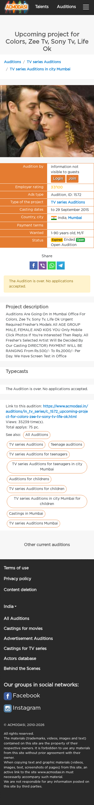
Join (72, 178)
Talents (42, 7)
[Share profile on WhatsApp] (52, 265)
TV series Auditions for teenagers (38, 454)
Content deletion (20, 590)
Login (58, 178)
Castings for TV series (25, 649)
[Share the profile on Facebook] (34, 265)
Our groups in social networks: (41, 685)
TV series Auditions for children (36, 488)
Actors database (20, 659)
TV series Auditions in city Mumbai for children (47, 501)
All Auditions (36, 434)
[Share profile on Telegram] (61, 265)
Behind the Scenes (22, 669)
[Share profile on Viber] (43, 265)
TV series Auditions (44, 62)
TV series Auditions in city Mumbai (40, 69)
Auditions (66, 7)
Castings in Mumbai (26, 513)
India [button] (9, 607)
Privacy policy (17, 579)
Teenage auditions (66, 444)
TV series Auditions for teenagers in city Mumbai (47, 467)
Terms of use (16, 568)
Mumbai (75, 217)
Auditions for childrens (29, 479)
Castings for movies (23, 629)
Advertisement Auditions (28, 639)
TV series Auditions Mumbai (33, 523)
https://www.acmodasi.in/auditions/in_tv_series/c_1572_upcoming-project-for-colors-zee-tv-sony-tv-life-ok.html (47, 411)
